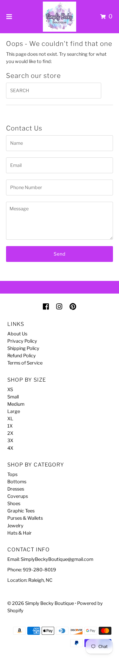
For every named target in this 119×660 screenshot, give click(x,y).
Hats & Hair (19, 533)
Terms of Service (25, 363)
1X (10, 426)
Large (13, 411)
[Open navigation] (9, 16)
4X (10, 448)
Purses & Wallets (25, 518)
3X (10, 440)
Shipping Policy (23, 348)
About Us (17, 334)
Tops (12, 474)
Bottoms (16, 482)
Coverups (17, 496)
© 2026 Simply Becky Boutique (40, 603)
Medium (15, 404)
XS (10, 389)
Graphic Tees (21, 511)
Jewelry (15, 526)
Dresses (15, 489)
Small (13, 397)
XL (10, 419)
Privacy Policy (22, 341)
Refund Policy (21, 356)
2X (10, 433)
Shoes (13, 503)
